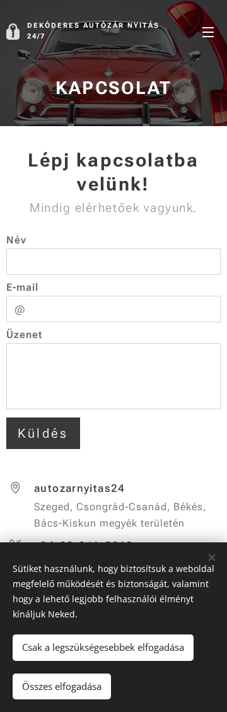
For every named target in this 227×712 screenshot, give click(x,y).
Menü (208, 31)
